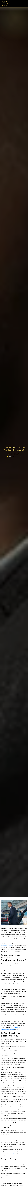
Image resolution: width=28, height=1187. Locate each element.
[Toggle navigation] (24, 3)
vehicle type (13, 1153)
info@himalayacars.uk (15, 456)
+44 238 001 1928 (15, 454)
